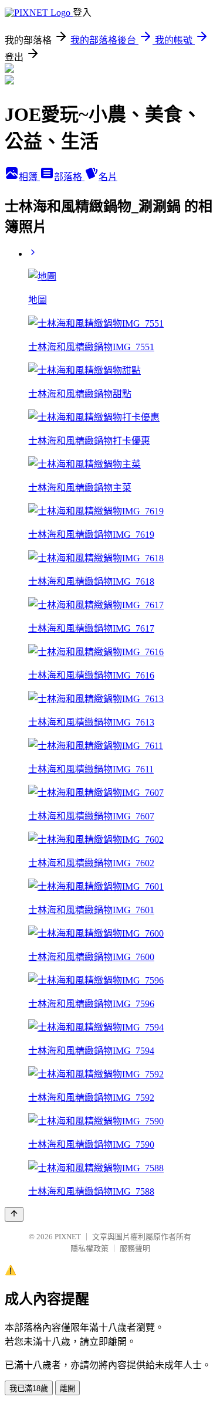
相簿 (29, 177)
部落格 (69, 177)
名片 (108, 177)
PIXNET (68, 1236)
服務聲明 (135, 1248)
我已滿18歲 (28, 1388)
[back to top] (14, 1214)
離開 (67, 1388)
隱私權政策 (89, 1248)
